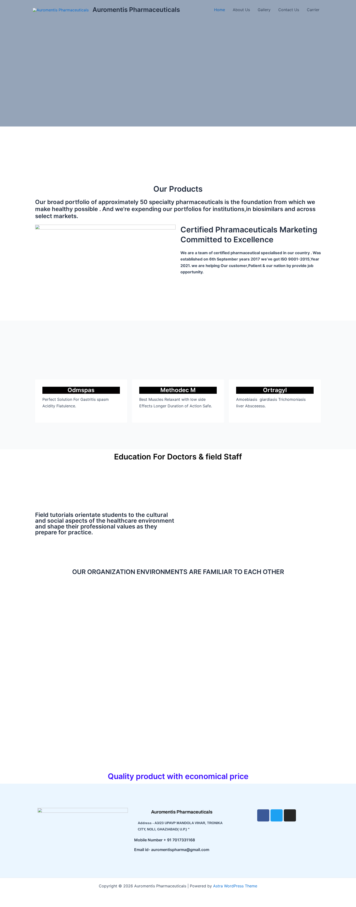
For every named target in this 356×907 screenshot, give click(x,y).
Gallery (264, 9)
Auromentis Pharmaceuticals (136, 9)
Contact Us (288, 9)
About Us (241, 9)
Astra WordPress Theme (235, 885)
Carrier (313, 9)
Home (219, 9)
